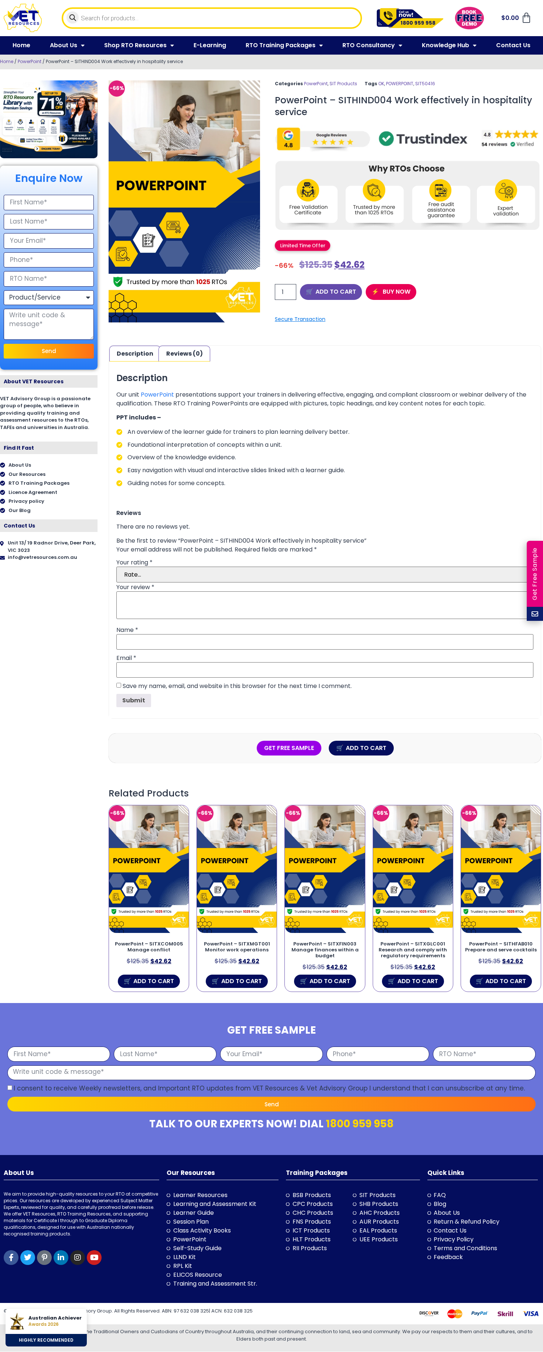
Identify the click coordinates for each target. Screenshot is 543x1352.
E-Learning (210, 45)
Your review (135, 587)
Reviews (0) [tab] (184, 353)
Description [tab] (135, 353)
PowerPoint (29, 61)
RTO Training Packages (280, 45)
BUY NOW (395, 291)
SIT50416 (425, 83)
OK (381, 83)
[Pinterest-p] (44, 1257)
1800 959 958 (360, 1124)
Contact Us (513, 45)
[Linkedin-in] (61, 1257)
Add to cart (335, 291)
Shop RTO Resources (135, 45)
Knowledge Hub (445, 45)
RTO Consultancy (368, 45)
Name (127, 630)
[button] (302, 245)
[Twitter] (27, 1257)
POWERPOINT (399, 83)
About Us (63, 45)
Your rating (134, 563)
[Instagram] (77, 1257)
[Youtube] (94, 1257)
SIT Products (343, 83)
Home (21, 45)
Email (126, 658)
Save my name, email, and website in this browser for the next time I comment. (237, 686)
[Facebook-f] (11, 1257)
